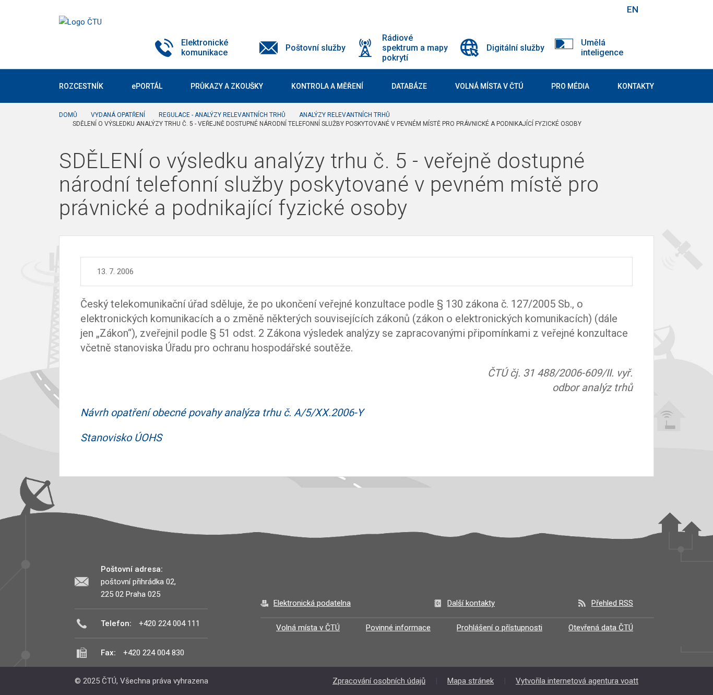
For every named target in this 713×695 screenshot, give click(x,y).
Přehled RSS (612, 603)
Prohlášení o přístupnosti (499, 627)
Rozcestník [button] (81, 86)
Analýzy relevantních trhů (344, 115)
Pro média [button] (570, 86)
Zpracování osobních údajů (378, 681)
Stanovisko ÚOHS (121, 437)
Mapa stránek (470, 681)
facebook (543, 9)
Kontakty (635, 86)
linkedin (580, 9)
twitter (561, 9)
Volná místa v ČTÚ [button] (489, 86)
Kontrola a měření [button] (327, 86)
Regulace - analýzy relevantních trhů (222, 115)
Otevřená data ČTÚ (600, 627)
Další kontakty (471, 603)
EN (632, 9)
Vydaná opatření (118, 115)
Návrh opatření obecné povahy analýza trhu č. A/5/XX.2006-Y (221, 412)
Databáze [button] (409, 86)
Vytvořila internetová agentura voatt (577, 681)
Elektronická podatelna (312, 603)
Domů (68, 115)
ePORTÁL (147, 86)
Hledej (606, 9)
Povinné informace (398, 627)
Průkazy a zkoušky (227, 86)
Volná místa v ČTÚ (308, 627)
